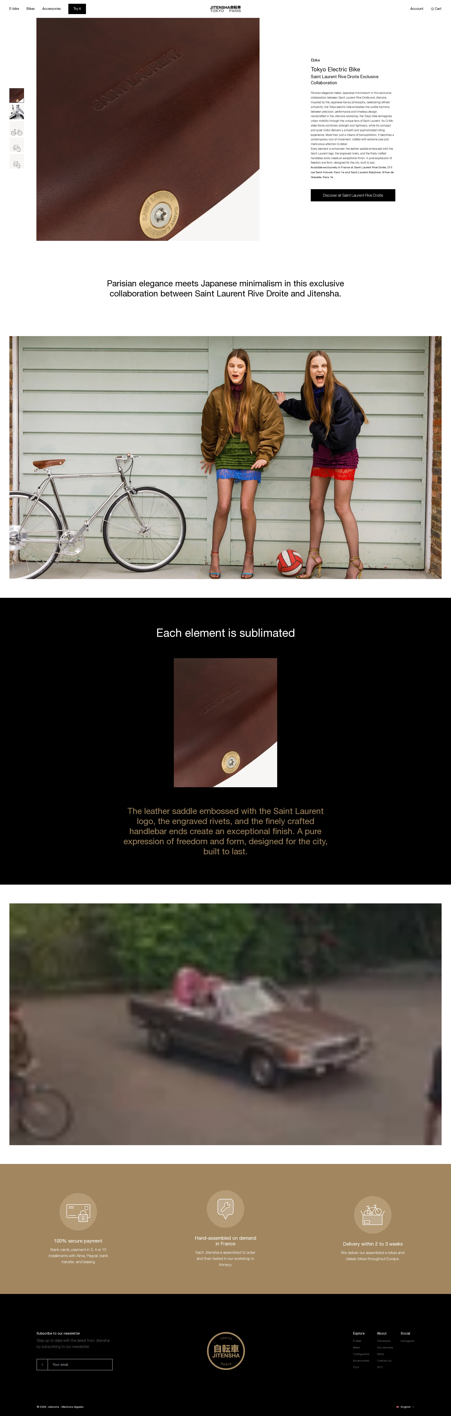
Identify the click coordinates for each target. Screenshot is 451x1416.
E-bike (14, 9)
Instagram (407, 1341)
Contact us (384, 1360)
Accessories (51, 9)
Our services (385, 1347)
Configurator (361, 1354)
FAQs (380, 1354)
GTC (380, 1367)
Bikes (31, 9)
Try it (77, 9)
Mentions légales (73, 1406)
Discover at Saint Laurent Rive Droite (353, 195)
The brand (383, 1341)
